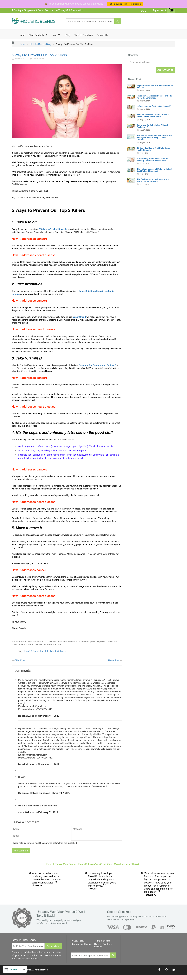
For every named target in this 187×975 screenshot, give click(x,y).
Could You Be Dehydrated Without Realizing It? (152, 126)
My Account (159, 10)
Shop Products (36, 35)
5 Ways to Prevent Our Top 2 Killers (39, 54)
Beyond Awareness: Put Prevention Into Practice (155, 86)
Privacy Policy (77, 940)
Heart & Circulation (34, 651)
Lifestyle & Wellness (55, 651)
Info (55, 35)
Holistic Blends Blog (40, 44)
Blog (67, 35)
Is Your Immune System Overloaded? (154, 106)
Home (22, 35)
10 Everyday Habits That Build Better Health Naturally (153, 148)
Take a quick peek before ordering (125, 4)
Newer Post (114, 660)
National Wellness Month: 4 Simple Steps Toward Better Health (153, 115)
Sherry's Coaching (83, 35)
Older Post (19, 660)
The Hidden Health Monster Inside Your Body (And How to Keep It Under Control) (154, 137)
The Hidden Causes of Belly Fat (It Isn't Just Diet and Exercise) (154, 169)
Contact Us (102, 35)
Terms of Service (102, 940)
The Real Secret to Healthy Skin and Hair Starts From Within (153, 180)
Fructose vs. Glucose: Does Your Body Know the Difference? (154, 96)
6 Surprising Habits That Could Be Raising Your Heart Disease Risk (152, 159)
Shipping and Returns (81, 943)
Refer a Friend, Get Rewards (103, 945)
